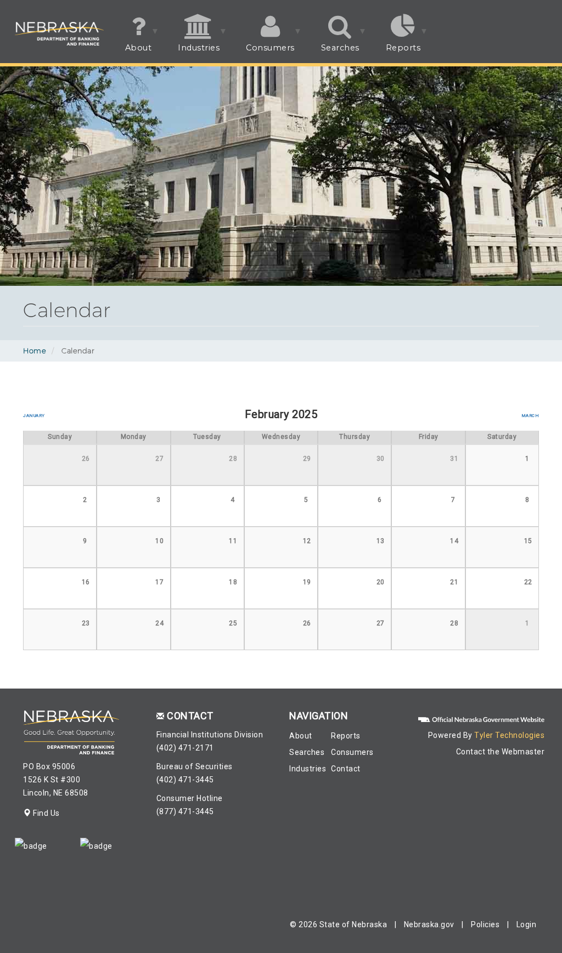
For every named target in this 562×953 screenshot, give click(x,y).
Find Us (45, 813)
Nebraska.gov (429, 924)
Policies (485, 924)
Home (34, 350)
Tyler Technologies (509, 735)
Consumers (264, 53)
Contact (346, 768)
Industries (192, 53)
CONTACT (190, 715)
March (530, 415)
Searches (333, 53)
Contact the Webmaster (500, 751)
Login (526, 924)
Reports (397, 53)
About (132, 53)
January (34, 415)
